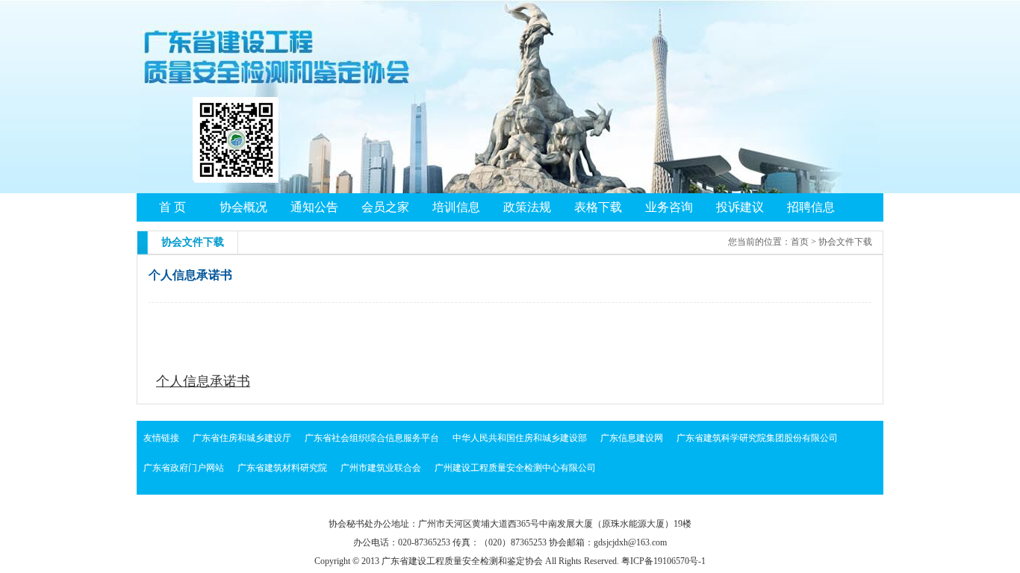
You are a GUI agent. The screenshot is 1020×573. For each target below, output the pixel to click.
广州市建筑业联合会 (380, 468)
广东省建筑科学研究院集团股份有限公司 (757, 438)
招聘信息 (811, 207)
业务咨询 (669, 207)
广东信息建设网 (631, 438)
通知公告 (314, 207)
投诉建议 (740, 207)
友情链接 (161, 438)
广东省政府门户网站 (183, 468)
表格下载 (598, 207)
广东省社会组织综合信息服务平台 (372, 438)
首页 (800, 242)
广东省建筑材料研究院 (282, 468)
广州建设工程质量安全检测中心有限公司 (515, 468)
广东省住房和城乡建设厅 (242, 438)
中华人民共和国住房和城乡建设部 (520, 438)
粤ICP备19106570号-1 (663, 561)
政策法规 (527, 207)
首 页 (172, 207)
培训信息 (456, 207)
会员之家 (385, 207)
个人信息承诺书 (203, 381)
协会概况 (243, 207)
